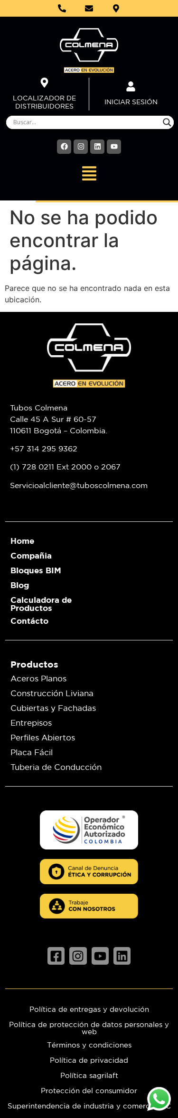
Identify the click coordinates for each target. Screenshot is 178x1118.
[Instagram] (81, 147)
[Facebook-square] (56, 955)
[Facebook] (64, 147)
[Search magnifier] (167, 122)
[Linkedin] (97, 147)
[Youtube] (114, 147)
